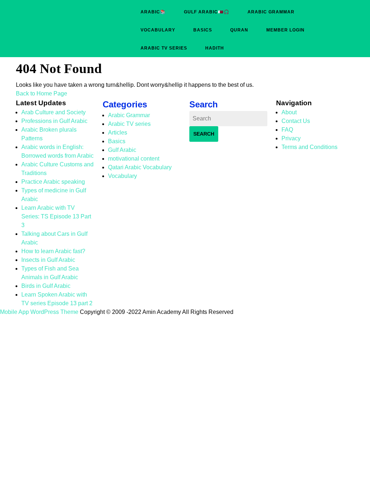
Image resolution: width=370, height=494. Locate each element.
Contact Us (295, 121)
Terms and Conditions (309, 147)
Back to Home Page (41, 93)
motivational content (133, 159)
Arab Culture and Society (53, 112)
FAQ (287, 130)
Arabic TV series (129, 124)
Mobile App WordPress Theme (39, 312)
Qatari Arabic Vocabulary (140, 167)
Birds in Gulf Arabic (45, 286)
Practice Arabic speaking (53, 182)
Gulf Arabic (122, 150)
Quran (239, 30)
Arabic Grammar (271, 11)
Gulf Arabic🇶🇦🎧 (206, 11)
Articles (117, 132)
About (289, 112)
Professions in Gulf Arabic (54, 121)
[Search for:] (228, 118)
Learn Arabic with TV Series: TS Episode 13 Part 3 (56, 216)
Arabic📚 (153, 11)
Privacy (291, 138)
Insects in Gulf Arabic (48, 260)
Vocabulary (158, 30)
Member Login (285, 30)
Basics (202, 30)
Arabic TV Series (164, 48)
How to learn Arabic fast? (53, 251)
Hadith (214, 48)
